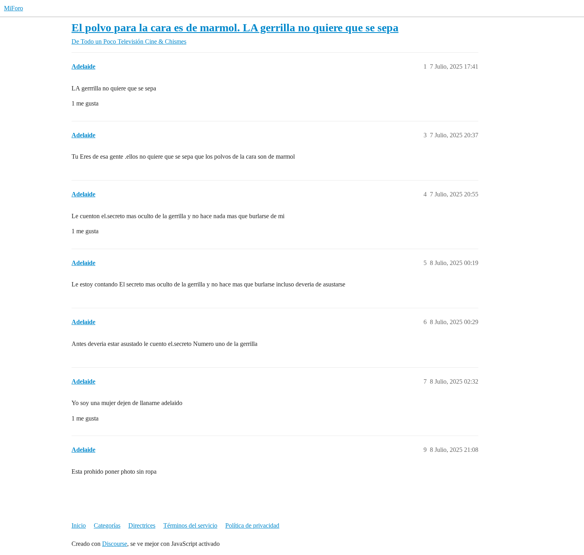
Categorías (107, 525)
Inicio (79, 525)
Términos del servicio (190, 525)
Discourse (114, 543)
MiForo (13, 8)
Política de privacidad (252, 525)
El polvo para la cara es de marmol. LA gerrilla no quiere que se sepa (235, 27)
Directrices (141, 525)
